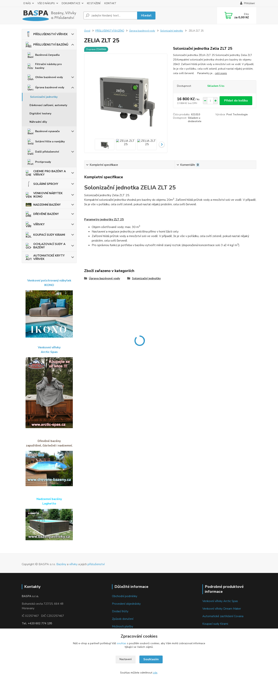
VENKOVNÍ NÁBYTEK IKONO (48, 194)
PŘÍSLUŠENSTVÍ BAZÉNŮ (50, 44)
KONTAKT (110, 3)
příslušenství (96, 564)
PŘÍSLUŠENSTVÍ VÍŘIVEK (50, 34)
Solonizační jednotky (43, 97)
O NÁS (27, 3)
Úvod (87, 31)
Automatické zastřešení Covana (222, 616)
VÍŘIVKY (39, 224)
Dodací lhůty (120, 611)
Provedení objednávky (126, 604)
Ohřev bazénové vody (49, 77)
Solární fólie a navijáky (50, 141)
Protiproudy (43, 162)
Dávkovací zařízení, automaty (48, 105)
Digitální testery (40, 113)
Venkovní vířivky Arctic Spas (220, 601)
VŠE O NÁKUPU (46, 3)
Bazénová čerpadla (47, 55)
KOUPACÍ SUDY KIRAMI (49, 235)
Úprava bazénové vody (49, 87)
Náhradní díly (38, 122)
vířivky (73, 564)
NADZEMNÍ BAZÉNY (47, 205)
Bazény (61, 564)
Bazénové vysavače (47, 131)
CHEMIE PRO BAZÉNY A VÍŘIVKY (49, 173)
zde (155, 672)
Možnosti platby (122, 626)
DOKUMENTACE (71, 3)
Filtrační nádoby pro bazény (48, 66)
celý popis (221, 73)
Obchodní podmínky (124, 596)
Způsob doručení (122, 619)
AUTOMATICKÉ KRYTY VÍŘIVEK (49, 257)
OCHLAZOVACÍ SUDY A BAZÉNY (49, 245)
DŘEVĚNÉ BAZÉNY (46, 214)
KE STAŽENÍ (93, 3)
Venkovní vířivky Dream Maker (221, 609)
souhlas (121, 643)
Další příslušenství (47, 151)
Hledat (146, 15)
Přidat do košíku (236, 100)
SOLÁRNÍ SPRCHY (45, 184)
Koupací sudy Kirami (215, 624)
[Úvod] (51, 15)
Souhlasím (151, 659)
